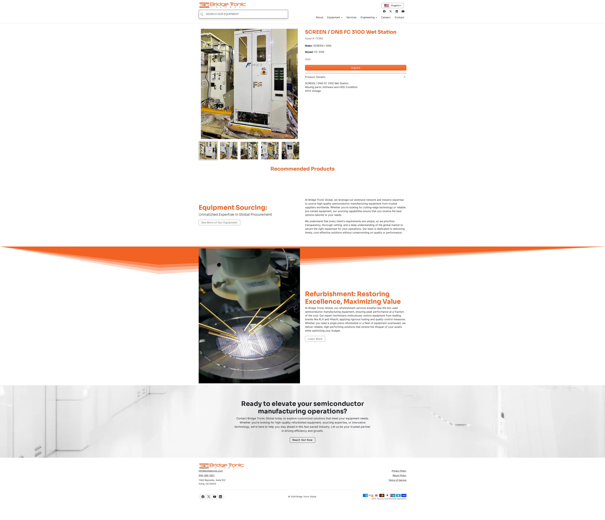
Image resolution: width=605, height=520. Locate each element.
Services (351, 17)
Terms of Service (397, 480)
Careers (385, 17)
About (319, 17)
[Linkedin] (220, 497)
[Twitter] (390, 11)
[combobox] (243, 14)
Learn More (315, 338)
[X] (209, 497)
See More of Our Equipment (219, 222)
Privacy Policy (399, 470)
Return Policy (399, 475)
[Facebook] (384, 11)
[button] (203, 83)
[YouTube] (214, 497)
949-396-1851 (206, 475)
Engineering (368, 17)
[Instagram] (397, 11)
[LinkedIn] (403, 11)
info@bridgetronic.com (211, 470)
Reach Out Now (302, 440)
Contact (399, 17)
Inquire (355, 67)
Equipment (334, 17)
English (395, 5)
